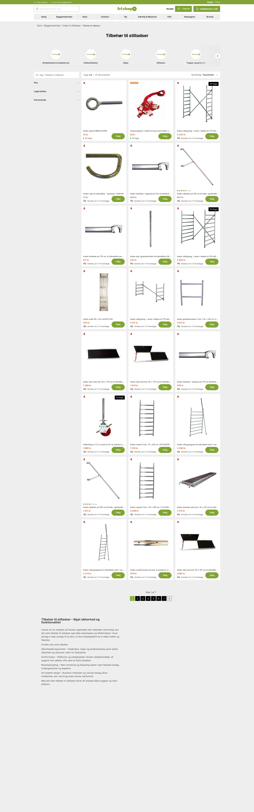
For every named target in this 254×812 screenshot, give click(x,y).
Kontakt (169, 9)
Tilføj (118, 136)
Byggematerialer (52, 25)
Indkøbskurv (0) (209, 9)
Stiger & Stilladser (72, 25)
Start (39, 25)
